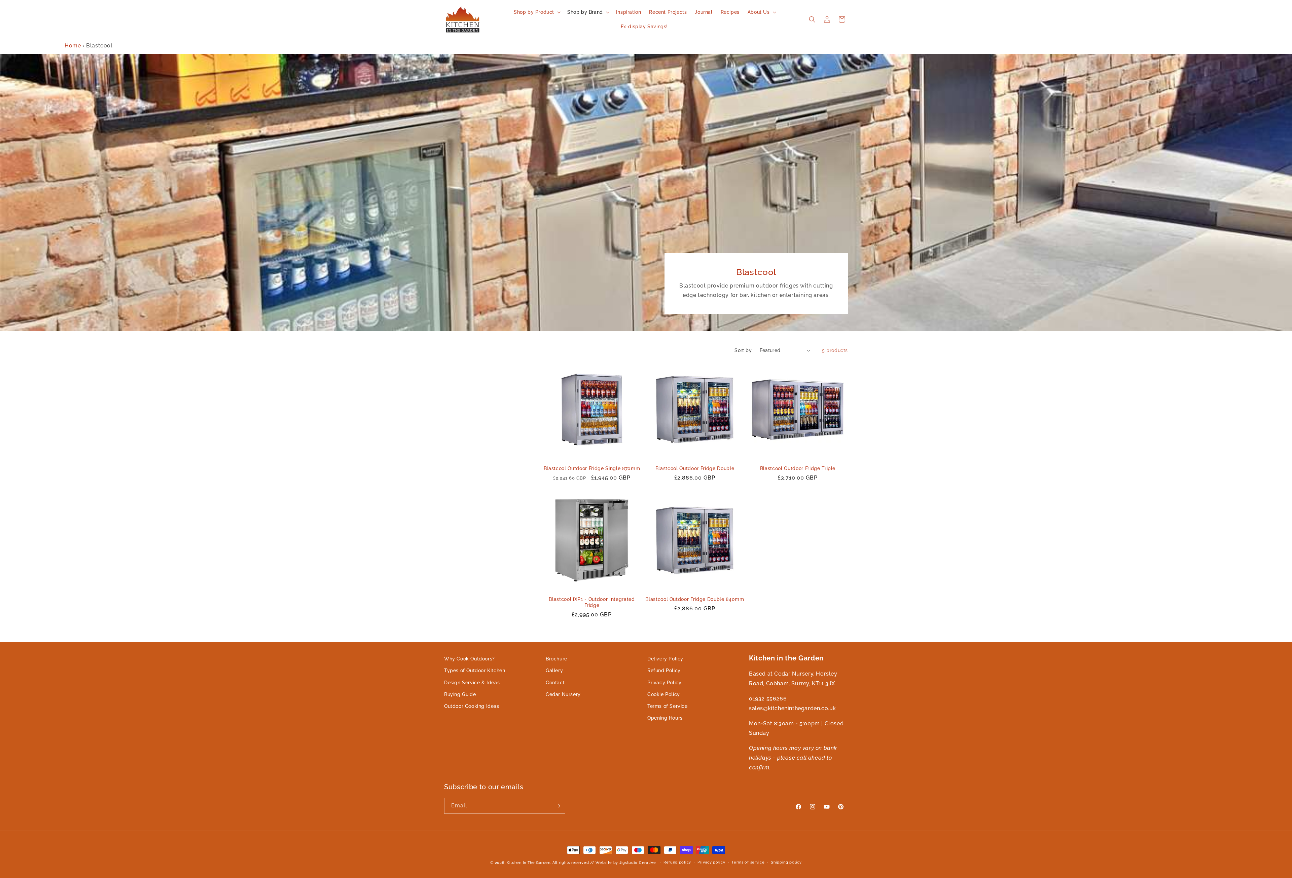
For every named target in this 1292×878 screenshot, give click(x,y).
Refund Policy (664, 670)
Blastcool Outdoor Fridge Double (694, 468)
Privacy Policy (664, 682)
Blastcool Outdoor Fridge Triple (797, 468)
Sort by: (743, 350)
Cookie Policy (663, 694)
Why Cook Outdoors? (469, 658)
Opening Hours (665, 718)
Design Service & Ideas (472, 682)
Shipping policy (786, 862)
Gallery (554, 670)
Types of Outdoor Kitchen (474, 670)
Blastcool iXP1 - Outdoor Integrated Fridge (592, 602)
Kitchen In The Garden (528, 863)
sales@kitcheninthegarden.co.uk (792, 708)
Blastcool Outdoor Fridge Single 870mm (592, 468)
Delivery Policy (665, 658)
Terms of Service (667, 706)
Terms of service (747, 862)
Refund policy (677, 862)
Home (73, 45)
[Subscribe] (557, 806)
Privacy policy (711, 862)
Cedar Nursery (563, 694)
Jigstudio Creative (637, 863)
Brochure (556, 658)
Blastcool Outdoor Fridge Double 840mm (694, 599)
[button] (536, 12)
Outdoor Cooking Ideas (471, 706)
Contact (555, 682)
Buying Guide (460, 694)
